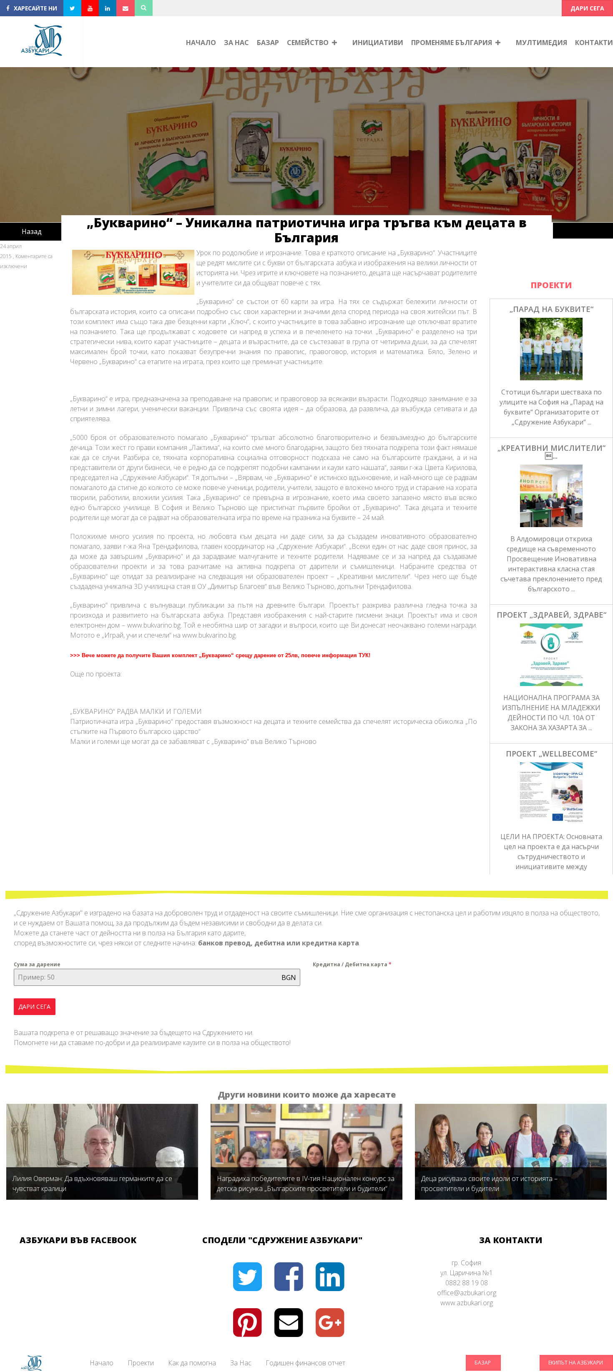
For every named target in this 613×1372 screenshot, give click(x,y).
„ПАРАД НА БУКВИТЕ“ (551, 309)
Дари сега (34, 1006)
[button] (587, 8)
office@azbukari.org (466, 1292)
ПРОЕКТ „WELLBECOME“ (551, 754)
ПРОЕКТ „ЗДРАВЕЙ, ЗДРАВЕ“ (551, 615)
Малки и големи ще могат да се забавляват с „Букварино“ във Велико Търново (193, 741)
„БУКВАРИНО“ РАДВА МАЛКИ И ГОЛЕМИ (136, 711)
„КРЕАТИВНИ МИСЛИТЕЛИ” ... (551, 452)
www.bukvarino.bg (209, 635)
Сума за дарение (37, 964)
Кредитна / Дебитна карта (352, 964)
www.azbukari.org (466, 1302)
